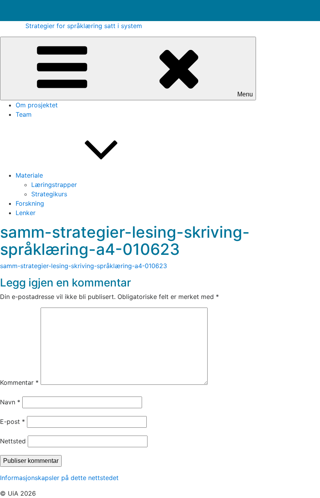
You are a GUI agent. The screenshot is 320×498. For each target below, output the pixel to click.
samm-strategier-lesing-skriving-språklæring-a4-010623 (83, 266)
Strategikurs (49, 194)
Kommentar (19, 382)
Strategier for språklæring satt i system (83, 26)
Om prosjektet (37, 105)
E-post (12, 421)
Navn (10, 402)
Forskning (30, 203)
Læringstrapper (54, 185)
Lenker (26, 213)
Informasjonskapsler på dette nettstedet (59, 478)
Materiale (29, 175)
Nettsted (13, 441)
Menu (245, 94)
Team (24, 114)
